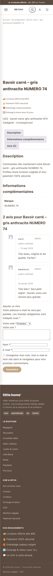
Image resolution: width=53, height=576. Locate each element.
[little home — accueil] (18, 9)
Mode (5, 460)
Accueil (6, 20)
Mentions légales (11, 513)
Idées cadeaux (10, 443)
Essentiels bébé (10, 438)
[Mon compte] (40, 10)
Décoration (8, 433)
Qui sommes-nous (11, 486)
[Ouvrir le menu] (6, 9)
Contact (6, 491)
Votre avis (9, 327)
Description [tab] (14, 132)
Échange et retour (11, 502)
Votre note (10, 323)
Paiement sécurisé (11, 518)
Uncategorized (18, 20)
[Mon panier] (47, 10)
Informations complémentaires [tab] (25, 139)
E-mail (7, 350)
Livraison (7, 497)
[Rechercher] (32, 10)
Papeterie (7, 465)
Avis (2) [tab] (11, 146)
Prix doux (7, 470)
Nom (6, 344)
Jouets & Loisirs (10, 449)
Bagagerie (7, 427)
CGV (5, 507)
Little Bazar (8, 454)
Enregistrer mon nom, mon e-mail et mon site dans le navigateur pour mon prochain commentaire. (25, 359)
